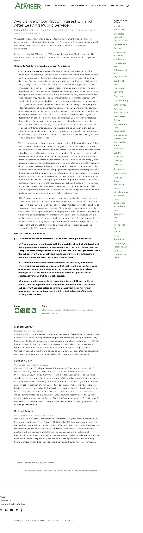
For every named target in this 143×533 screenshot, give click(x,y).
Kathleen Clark (38, 30)
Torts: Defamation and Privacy (120, 203)
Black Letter (48, 310)
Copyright (119, 96)
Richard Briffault (22, 30)
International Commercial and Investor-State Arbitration (120, 142)
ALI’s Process (98, 6)
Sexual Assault (121, 173)
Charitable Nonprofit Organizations (121, 37)
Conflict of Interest (64, 310)
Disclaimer (68, 520)
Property (118, 165)
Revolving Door (49, 313)
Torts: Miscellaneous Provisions (121, 192)
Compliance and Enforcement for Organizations (121, 70)
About (3, 497)
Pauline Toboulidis (78, 30)
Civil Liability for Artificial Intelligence (120, 55)
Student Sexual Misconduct (119, 181)
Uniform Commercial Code (120, 254)
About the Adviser (56, 6)
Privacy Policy (54, 520)
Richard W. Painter (56, 30)
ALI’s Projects (79, 6)
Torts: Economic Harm (119, 214)
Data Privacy (120, 105)
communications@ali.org (13, 504)
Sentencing (119, 169)
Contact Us (116, 6)
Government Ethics (30, 33)
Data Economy (121, 100)
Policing (118, 160)
